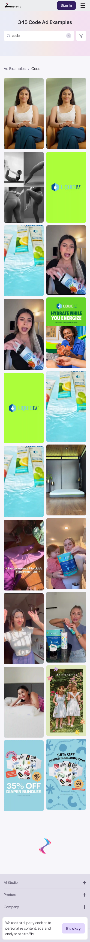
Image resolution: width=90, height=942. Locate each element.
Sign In (66, 5)
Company (11, 907)
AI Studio (11, 882)
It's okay (73, 928)
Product (10, 895)
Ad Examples (15, 68)
